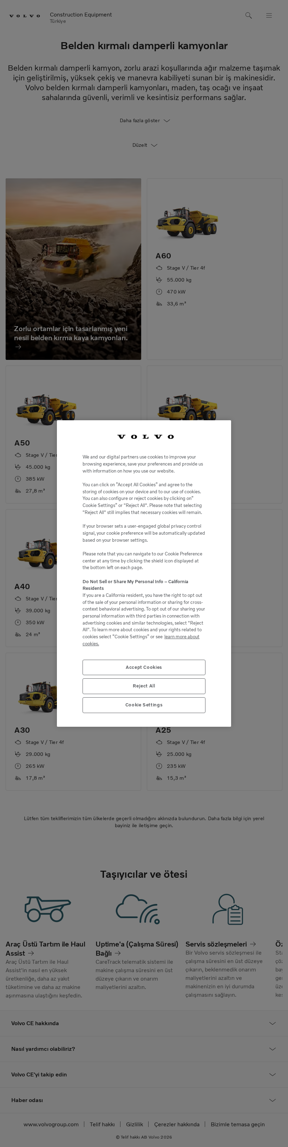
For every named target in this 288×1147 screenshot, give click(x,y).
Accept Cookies (144, 667)
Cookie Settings (144, 704)
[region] (144, 573)
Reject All (144, 685)
